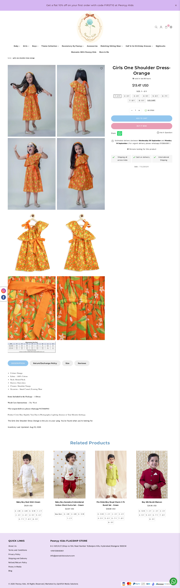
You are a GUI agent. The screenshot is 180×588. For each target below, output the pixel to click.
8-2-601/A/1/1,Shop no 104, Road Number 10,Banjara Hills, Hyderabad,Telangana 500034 (88, 546)
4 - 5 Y (145, 96)
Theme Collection (49, 46)
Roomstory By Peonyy (72, 46)
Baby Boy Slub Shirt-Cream (28, 502)
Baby (16, 46)
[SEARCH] (156, 27)
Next (174, 488)
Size (67, 363)
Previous (6, 488)
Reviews (82, 363)
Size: (142, 91)
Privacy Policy (14, 554)
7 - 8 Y (131, 100)
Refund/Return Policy (17, 562)
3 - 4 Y (136, 96)
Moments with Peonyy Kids (83, 52)
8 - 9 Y (141, 100)
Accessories (92, 46)
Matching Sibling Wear (111, 46)
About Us (12, 546)
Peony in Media (15, 566)
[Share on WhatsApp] (119, 133)
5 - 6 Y (155, 96)
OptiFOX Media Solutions (67, 584)
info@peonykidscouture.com (62, 555)
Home (9, 58)
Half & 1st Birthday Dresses (139, 46)
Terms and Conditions (17, 550)
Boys (34, 46)
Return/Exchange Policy (45, 363)
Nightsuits (161, 46)
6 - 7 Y (164, 96)
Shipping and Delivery (17, 558)
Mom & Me (104, 52)
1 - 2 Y (117, 96)
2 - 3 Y (126, 96)
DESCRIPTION (18, 363)
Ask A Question (165, 132)
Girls (25, 46)
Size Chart (151, 100)
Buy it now (142, 126)
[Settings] (170, 27)
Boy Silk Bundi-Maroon (152, 502)
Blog (10, 570)
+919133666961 (57, 550)
